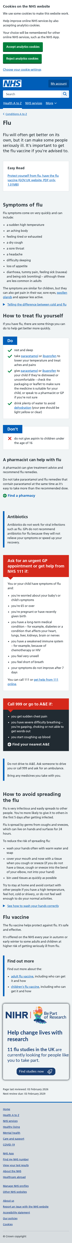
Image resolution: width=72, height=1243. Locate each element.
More (51, 104)
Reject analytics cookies (22, 58)
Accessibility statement (16, 1212)
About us (8, 1200)
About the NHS (12, 1171)
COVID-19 (9, 1144)
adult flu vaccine (22, 976)
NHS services (33, 103)
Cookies (8, 1224)
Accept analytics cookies (23, 47)
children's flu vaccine (25, 987)
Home (6, 1109)
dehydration (22, 407)
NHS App (8, 1153)
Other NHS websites (15, 1192)
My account (59, 83)
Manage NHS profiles (16, 1186)
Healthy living (11, 1127)
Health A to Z (11, 1115)
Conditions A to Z (16, 114)
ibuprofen (49, 356)
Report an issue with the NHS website (26, 1206)
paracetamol (29, 356)
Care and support (13, 1138)
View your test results (16, 1165)
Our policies (10, 1218)
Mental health (11, 1132)
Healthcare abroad (14, 1177)
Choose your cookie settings (22, 69)
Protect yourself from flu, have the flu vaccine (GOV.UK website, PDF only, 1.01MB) (33, 180)
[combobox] (32, 94)
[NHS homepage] (12, 83)
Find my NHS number (16, 1159)
